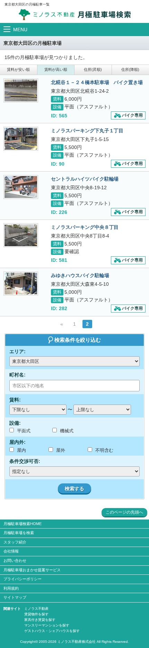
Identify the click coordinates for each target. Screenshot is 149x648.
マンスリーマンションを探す (46, 625)
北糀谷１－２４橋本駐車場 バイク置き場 (97, 82)
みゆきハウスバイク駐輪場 (80, 275)
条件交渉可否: (24, 461)
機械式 (66, 430)
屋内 (21, 450)
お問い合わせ (14, 560)
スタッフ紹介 (14, 542)
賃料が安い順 (18, 69)
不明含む (103, 450)
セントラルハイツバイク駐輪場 (85, 179)
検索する (74, 488)
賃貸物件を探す (36, 614)
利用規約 (11, 588)
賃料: (15, 399)
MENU (20, 29)
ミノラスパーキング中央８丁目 (85, 227)
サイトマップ (14, 597)
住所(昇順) (93, 69)
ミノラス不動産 (36, 608)
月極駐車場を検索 (18, 533)
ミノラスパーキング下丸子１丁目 (87, 130)
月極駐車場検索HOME (22, 524)
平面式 (23, 430)
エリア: (17, 351)
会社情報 (11, 551)
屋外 (60, 450)
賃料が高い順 (55, 69)
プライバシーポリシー (22, 579)
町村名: (17, 374)
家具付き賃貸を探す (39, 620)
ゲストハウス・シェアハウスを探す (52, 631)
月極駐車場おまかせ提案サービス (32, 570)
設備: (15, 423)
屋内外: (17, 442)
